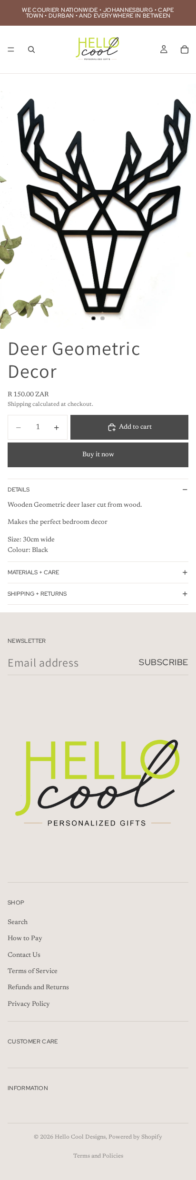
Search (18, 922)
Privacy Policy (29, 1004)
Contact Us (24, 955)
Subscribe (163, 662)
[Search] (31, 49)
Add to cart (135, 427)
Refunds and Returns (38, 988)
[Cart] (184, 49)
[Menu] (11, 49)
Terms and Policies (98, 1156)
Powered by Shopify (135, 1137)
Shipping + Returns (37, 594)
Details (18, 489)
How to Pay (25, 938)
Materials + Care (33, 572)
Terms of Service (33, 971)
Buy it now (98, 455)
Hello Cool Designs (80, 1137)
